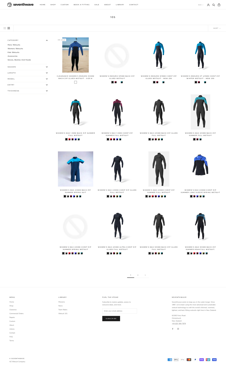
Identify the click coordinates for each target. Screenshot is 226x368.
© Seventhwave (17, 358)
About (107, 5)
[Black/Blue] (76, 139)
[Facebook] (173, 328)
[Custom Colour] (207, 139)
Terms (11, 341)
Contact (133, 5)
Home (43, 5)
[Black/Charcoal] (153, 139)
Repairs (12, 317)
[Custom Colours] (85, 139)
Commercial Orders (16, 313)
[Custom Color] (126, 196)
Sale (97, 5)
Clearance (12, 310)
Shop (53, 5)
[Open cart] (219, 4)
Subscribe (111, 318)
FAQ (11, 337)
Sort (216, 28)
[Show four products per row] (9, 28)
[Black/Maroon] (116, 82)
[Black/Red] (69, 139)
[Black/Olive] (159, 139)
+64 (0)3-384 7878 (179, 323)
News (60, 306)
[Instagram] (178, 328)
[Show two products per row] (5, 28)
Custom (65, 5)
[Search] (213, 5)
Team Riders (62, 310)
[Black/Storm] (76, 82)
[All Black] (112, 82)
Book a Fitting (82, 5)
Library (120, 5)
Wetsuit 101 (62, 313)
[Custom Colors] (168, 139)
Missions (61, 302)
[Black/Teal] (122, 82)
